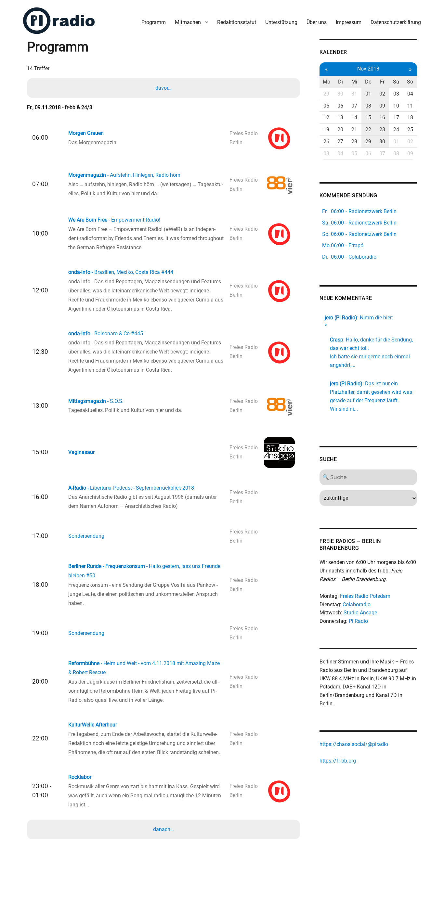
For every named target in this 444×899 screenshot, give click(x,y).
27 (340, 141)
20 (340, 129)
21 (354, 129)
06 (340, 106)
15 (368, 117)
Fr (382, 82)
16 (382, 117)
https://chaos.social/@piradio (354, 744)
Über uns (317, 22)
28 (354, 141)
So (410, 82)
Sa (396, 82)
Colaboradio (357, 604)
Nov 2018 (368, 69)
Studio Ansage (360, 613)
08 (368, 106)
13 (340, 117)
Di (340, 82)
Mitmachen (188, 22)
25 (410, 129)
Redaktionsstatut (236, 22)
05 (326, 106)
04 (410, 94)
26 (326, 141)
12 (326, 117)
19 (326, 129)
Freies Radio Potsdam (365, 596)
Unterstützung (281, 22)
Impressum (348, 22)
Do (368, 82)
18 (410, 117)
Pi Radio (358, 621)
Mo (326, 82)
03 (396, 94)
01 (368, 94)
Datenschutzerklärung (396, 22)
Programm (153, 22)
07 (354, 106)
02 (382, 94)
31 (354, 94)
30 (340, 94)
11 (410, 106)
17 (396, 117)
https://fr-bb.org (338, 761)
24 (396, 129)
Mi (354, 82)
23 (382, 129)
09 (382, 106)
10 (396, 106)
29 (326, 94)
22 (368, 129)
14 (354, 117)
